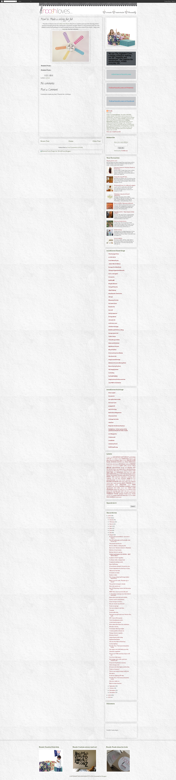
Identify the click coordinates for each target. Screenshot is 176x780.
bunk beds (109, 464)
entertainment (110, 470)
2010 (109, 515)
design (122, 467)
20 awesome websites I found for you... (120, 566)
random (122, 486)
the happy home (113, 369)
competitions (109, 465)
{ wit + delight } (113, 273)
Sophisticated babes (114, 639)
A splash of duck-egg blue (116, 557)
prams (129, 484)
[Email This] (45, 75)
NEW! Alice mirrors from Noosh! (118, 591)
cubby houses (127, 465)
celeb (113, 464)
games (125, 472)
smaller (110, 422)
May (110, 528)
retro (115, 487)
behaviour (111, 460)
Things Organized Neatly (116, 270)
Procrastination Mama (115, 353)
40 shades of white (114, 572)
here (63, 29)
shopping (110, 489)
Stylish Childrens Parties (116, 425)
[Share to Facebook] (50, 75)
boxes (123, 462)
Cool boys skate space (115, 657)
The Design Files (113, 254)
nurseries (115, 481)
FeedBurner (124, 150)
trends (133, 492)
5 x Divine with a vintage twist (117, 560)
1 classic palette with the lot (116, 630)
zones (120, 497)
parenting (119, 483)
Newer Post (45, 141)
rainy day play (115, 486)
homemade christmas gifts (118, 475)
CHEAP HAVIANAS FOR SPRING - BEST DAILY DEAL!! (120, 555)
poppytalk (111, 406)
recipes (127, 486)
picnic (116, 484)
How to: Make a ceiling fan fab (57, 19)
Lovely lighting (113, 643)
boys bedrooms (130, 462)
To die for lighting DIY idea (116, 675)
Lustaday (111, 372)
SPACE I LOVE (132, 489)
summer (128, 490)
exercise (122, 470)
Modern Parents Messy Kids (117, 363)
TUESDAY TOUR (112, 494)
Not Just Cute (112, 402)
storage (115, 491)
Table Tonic (112, 336)
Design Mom (112, 316)
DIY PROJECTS (110, 469)
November (112, 690)
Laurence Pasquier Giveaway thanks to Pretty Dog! (124, 168)
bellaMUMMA (113, 376)
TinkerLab (111, 437)
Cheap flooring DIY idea (120, 177)
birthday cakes (118, 460)
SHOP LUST (131, 487)
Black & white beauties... (115, 683)
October (111, 688)
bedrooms (125, 459)
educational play (131, 469)
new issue (133, 480)
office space (122, 481)
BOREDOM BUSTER (116, 462)
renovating (132, 486)
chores (116, 464)
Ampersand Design (114, 359)
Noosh (110, 111)
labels (134, 477)
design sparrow (113, 333)
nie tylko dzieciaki (114, 399)
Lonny (113, 478)
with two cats (112, 323)
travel (130, 492)
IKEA (113, 477)
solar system (125, 489)
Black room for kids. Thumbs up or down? (119, 581)
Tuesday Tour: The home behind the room (119, 646)
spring (108, 491)
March (111, 524)
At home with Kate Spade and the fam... (119, 667)
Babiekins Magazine (114, 412)
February (112, 522)
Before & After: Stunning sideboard (123, 203)
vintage (115, 495)
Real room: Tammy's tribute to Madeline (120, 547)
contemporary (116, 465)
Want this (125, 495)
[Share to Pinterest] (52, 75)
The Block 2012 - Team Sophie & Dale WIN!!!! (124, 212)
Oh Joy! (110, 296)
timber (121, 492)
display (130, 467)
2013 (109, 697)
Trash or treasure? (114, 669)
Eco (125, 469)
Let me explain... (118, 238)
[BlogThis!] (47, 75)
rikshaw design (113, 326)
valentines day (110, 495)
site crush (120, 489)
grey (118, 474)
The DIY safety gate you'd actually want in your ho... (119, 540)
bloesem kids (112, 416)
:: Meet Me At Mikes (114, 263)
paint (115, 483)
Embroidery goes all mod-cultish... (118, 597)
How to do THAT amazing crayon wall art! (119, 654)
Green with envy (113, 612)
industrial (117, 477)
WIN (108, 497)
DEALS (133, 465)
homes (127, 475)
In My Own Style (63, 23)
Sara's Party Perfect (114, 366)
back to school (118, 458)
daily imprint (112, 313)
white (133, 495)
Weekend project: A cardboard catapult (124, 185)
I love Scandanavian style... (116, 620)
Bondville (111, 306)
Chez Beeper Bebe (114, 339)
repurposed (110, 487)
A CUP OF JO (112, 257)
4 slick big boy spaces (115, 622)
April (110, 526)
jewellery (130, 477)
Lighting (109, 478)
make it (129, 478)
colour (47, 78)
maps (134, 478)
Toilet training (118, 229)
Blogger (103, 776)
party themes (126, 483)
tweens (129, 494)
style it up (123, 491)
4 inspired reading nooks (116, 562)
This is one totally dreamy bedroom (119, 671)
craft (121, 465)
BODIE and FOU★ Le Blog (116, 330)
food (108, 472)
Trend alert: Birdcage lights (116, 628)
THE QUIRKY (116, 492)
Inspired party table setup (116, 637)
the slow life (112, 356)
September (112, 686)
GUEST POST (122, 474)
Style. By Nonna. (113, 564)
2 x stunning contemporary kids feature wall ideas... (120, 594)
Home (71, 141)
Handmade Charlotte (115, 293)
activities (132, 457)
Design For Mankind (114, 267)
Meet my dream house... (120, 221)
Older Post (96, 141)
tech (134, 491)
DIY (134, 467)
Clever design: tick (114, 665)
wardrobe (130, 495)
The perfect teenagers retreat (117, 584)
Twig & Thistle (113, 287)
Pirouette (111, 277)
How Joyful (111, 392)
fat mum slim (112, 303)
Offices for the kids (114, 570)
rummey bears (112, 443)
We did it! (112, 673)
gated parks (129, 472)
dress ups (116, 469)
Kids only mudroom (114, 586)
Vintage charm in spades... (116, 633)
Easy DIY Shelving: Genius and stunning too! (120, 589)
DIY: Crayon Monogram (115, 618)
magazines (123, 478)
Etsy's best (116, 470)
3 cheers (108, 457)
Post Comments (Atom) (75, 147)
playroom (123, 484)
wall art (119, 495)
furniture (120, 472)
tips (125, 492)
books (108, 462)
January (111, 519)
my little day (112, 409)
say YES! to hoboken (114, 382)
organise (133, 481)
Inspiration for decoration (116, 379)
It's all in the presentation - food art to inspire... (119, 537)
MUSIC (123, 480)
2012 (109, 695)
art (110, 459)
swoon (131, 490)
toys (127, 492)
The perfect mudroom (115, 543)
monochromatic (111, 480)
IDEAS (109, 477)
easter (120, 469)
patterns (133, 483)
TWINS (133, 494)
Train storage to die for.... (116, 601)
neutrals (128, 480)
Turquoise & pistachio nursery (117, 662)
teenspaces (109, 492)
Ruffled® (111, 280)
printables (109, 486)
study (119, 491)
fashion (126, 470)
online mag (127, 481)
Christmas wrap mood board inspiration (121, 194)
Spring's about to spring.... (116, 552)
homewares (132, 475)
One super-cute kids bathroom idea (118, 649)
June (110, 530)
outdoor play (110, 483)
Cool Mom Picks (113, 260)
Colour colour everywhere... (117, 599)
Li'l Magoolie (112, 434)
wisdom (112, 497)
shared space (124, 487)
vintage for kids (113, 419)
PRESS (133, 484)
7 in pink (111, 610)
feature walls (132, 470)
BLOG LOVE (131, 460)
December (112, 692)
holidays (109, 475)
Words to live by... (114, 626)
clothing (127, 464)
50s (111, 457)
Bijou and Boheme (113, 343)
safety (118, 487)
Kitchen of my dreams (115, 550)
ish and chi (111, 320)
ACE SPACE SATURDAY (121, 457)
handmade (129, 474)
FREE (111, 472)
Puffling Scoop (113, 447)
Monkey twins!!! (113, 635)
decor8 (110, 310)
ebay (124, 469)
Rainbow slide (113, 575)
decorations (116, 467)
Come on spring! (113, 606)
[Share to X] (49, 75)
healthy (133, 474)
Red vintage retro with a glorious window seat (118, 660)
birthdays (125, 460)
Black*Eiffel (112, 349)
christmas (122, 464)
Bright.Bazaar (112, 283)
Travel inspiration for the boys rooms (119, 568)
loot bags (117, 478)
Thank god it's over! (112, 160)
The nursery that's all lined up (117, 641)
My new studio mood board (116, 603)
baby (113, 458)
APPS (108, 458)
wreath (117, 497)
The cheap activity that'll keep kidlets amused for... (119, 577)
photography (110, 484)
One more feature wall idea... (117, 608)
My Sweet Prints (113, 346)
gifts (134, 472)
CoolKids (111, 440)
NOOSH (109, 481)
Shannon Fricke (113, 300)
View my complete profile (114, 131)
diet (126, 467)
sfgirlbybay (112, 290)
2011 (109, 518)
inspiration (124, 477)
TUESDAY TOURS (123, 494)
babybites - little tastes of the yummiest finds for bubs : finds (118, 429)
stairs (111, 491)
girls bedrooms (112, 474)
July (110, 532)
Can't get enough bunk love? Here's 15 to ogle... (120, 615)
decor (109, 467)
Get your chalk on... (114, 681)
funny (115, 472)
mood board (119, 480)
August (111, 534)
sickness (115, 489)
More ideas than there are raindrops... (119, 624)
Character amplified (114, 651)
